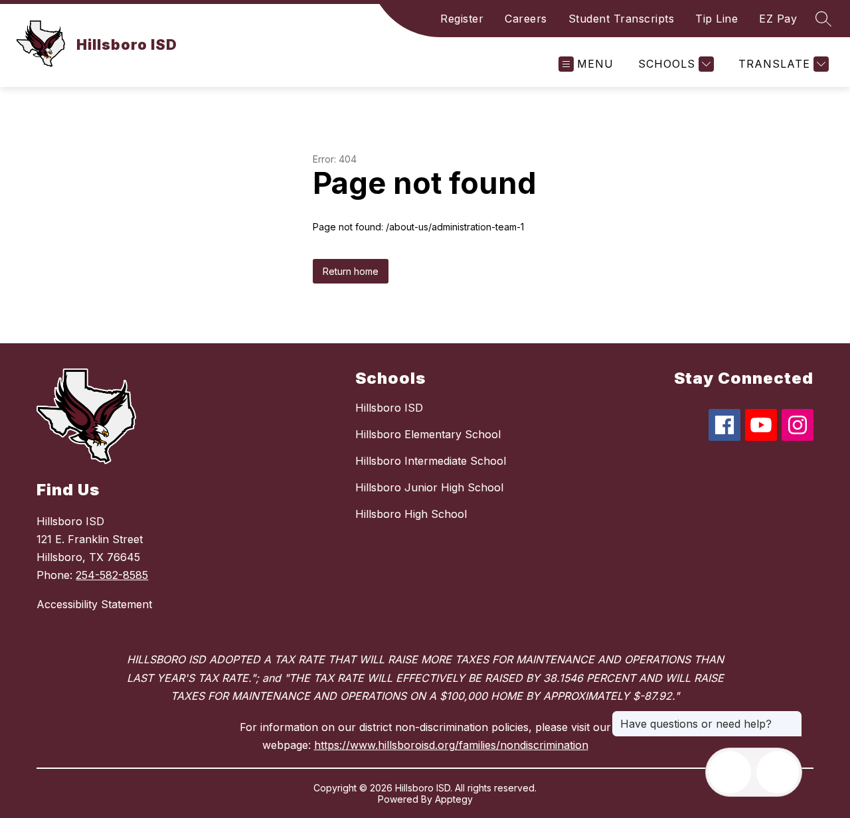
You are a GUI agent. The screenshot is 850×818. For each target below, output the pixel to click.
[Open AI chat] (777, 772)
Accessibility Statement (94, 604)
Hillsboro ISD (389, 407)
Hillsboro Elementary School (428, 434)
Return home (351, 271)
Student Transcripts (621, 18)
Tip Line (716, 18)
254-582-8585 (112, 575)
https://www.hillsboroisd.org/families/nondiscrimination (451, 745)
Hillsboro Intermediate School (430, 460)
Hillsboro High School (411, 514)
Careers (526, 18)
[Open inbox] (730, 772)
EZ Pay (778, 18)
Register (461, 18)
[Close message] (792, 717)
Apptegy (454, 799)
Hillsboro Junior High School (429, 487)
